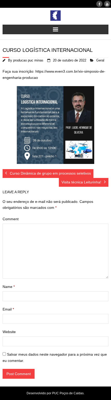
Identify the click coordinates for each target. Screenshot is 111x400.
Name (9, 287)
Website (9, 332)
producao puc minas (28, 60)
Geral (100, 60)
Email (8, 309)
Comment (11, 219)
